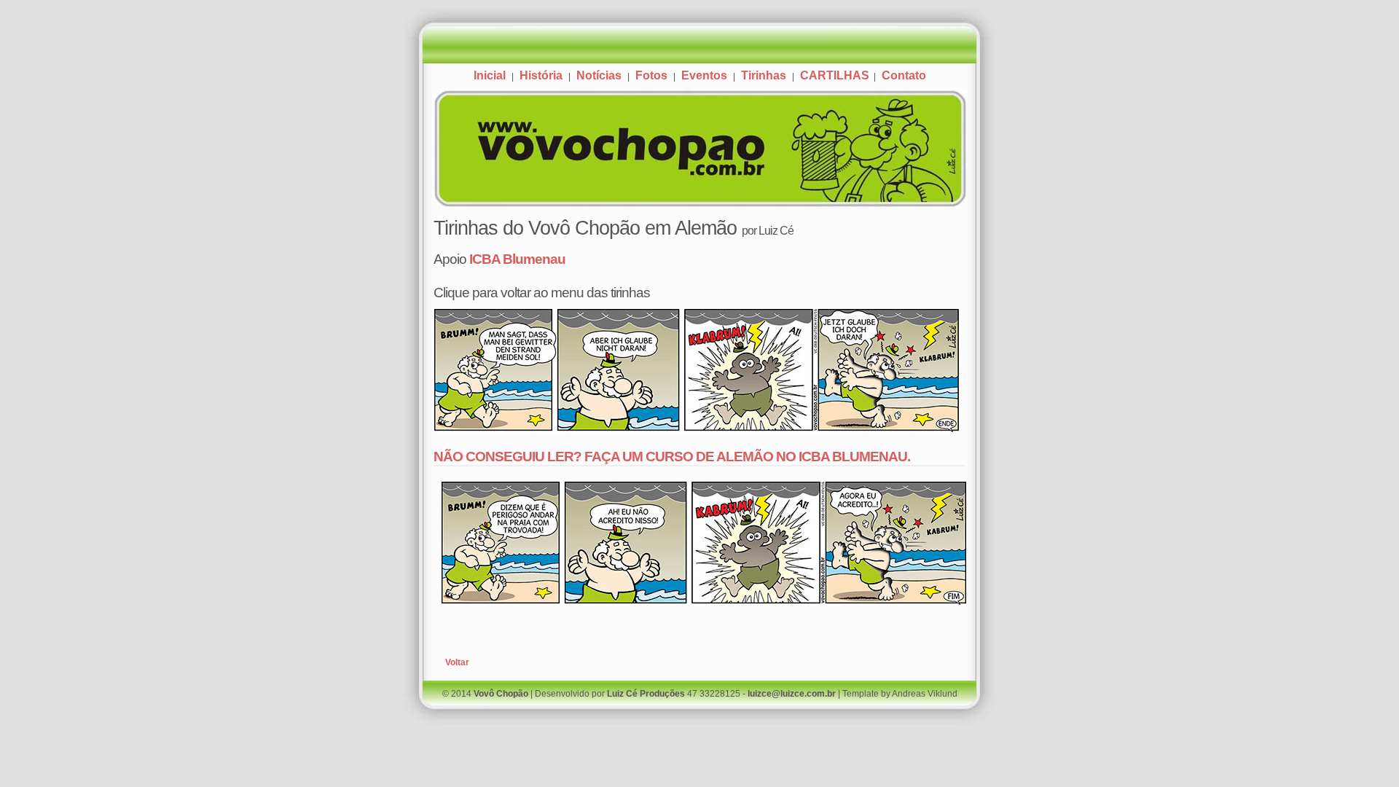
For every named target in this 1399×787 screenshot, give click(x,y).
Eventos (704, 75)
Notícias (599, 75)
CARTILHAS (836, 75)
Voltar (457, 662)
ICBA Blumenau (517, 259)
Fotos (651, 75)
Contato (904, 75)
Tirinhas (763, 75)
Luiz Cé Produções (646, 694)
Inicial (490, 75)
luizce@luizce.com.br (792, 694)
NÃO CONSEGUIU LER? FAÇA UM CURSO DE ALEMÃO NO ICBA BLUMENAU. (672, 456)
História (541, 75)
